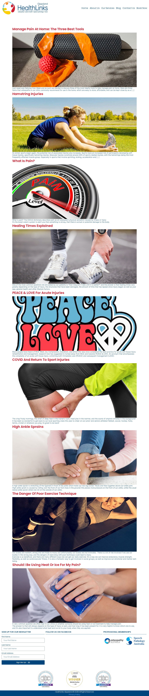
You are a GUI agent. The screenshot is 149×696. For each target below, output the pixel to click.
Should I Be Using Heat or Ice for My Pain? (46, 564)
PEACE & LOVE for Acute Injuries (38, 292)
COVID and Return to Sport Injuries (40, 359)
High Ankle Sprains (28, 426)
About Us (95, 8)
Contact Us (129, 8)
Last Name (6, 645)
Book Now (142, 8)
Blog (118, 8)
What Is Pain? (23, 161)
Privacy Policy (74, 694)
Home (84, 8)
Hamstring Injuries (27, 94)
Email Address (7, 653)
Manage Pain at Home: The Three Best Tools (48, 29)
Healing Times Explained (32, 225)
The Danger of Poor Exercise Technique (44, 493)
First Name (6, 636)
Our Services (107, 8)
